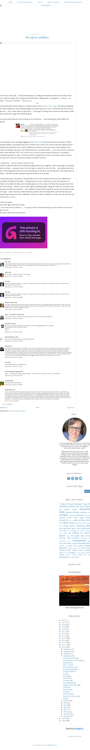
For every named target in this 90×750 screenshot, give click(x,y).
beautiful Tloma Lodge (49, 106)
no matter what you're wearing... (74, 660)
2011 (64, 645)
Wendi (7, 346)
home (64, 530)
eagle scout (77, 520)
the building (67, 676)
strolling (62, 550)
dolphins (70, 520)
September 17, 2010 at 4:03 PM (13, 309)
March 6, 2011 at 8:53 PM (12, 401)
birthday (76, 512)
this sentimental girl (69, 683)
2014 (64, 638)
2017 (64, 631)
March (65, 712)
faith (65, 522)
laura (62, 535)
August (66, 700)
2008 (64, 721)
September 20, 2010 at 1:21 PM (13, 366)
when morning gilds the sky (74, 607)
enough (65, 698)
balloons (67, 509)
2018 (64, 629)
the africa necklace (69, 671)
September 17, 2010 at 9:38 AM (13, 276)
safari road (73, 546)
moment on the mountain (71, 696)
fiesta (76, 523)
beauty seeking (53, 2)
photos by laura (68, 694)
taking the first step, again (72, 685)
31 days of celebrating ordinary (74, 505)
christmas (62, 518)
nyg (73, 543)
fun (88, 525)
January (66, 716)
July (64, 703)
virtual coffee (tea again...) (72, 658)
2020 (64, 625)
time (60, 553)
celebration (79, 515)
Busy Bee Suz (9, 323)
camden (63, 515)
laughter (87, 533)
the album (66, 692)
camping (71, 515)
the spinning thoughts (70, 669)
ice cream (80, 530)
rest (66, 546)
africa (40, 2)
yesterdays (63, 557)
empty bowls (85, 520)
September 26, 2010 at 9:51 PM (13, 375)
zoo (70, 557)
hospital (73, 530)
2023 (64, 620)
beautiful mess (18, 252)
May (65, 707)
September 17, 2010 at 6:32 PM (13, 332)
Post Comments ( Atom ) (17, 411)
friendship (81, 526)
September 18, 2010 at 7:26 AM (13, 357)
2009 (64, 718)
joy (70, 533)
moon (69, 541)
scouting (80, 546)
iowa (65, 533)
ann (60, 509)
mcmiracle (75, 538)
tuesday (71, 552)
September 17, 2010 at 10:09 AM (14, 287)
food (60, 526)
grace (61, 528)
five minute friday (84, 523)
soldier (70, 548)
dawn (6, 272)
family (71, 523)
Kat (6, 281)
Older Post (71, 407)
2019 (64, 627)
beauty (69, 512)
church (69, 518)
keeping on (78, 533)
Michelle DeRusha (10, 337)
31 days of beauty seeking (70, 504)
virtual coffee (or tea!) (70, 667)
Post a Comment (7, 404)
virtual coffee (85, 553)
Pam (6, 261)
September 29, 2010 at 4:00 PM (13, 384)
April (65, 709)
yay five (87, 555)
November (67, 651)
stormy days (85, 548)
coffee (75, 518)
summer (68, 550)
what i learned (71, 555)
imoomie (8, 380)
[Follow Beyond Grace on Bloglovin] (74, 730)
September (67, 656)
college (81, 518)
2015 (64, 636)
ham (60, 530)
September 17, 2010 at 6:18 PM (13, 318)
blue (88, 512)
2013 (64, 640)
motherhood (79, 540)
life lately (75, 536)
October (66, 654)
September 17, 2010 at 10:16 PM (14, 341)
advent (82, 506)
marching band (65, 538)
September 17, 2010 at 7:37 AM (13, 267)
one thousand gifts (82, 543)
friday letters (69, 526)
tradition (65, 553)
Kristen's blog (38, 142)
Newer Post (4, 407)
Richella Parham (9, 302)
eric (60, 523)
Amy (6, 362)
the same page (68, 680)
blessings (83, 512)
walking (61, 555)
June (65, 705)
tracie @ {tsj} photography (12, 371)
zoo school (75, 557)
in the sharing (67, 689)
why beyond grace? (25, 2)
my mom (29, 252)
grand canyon (76, 528)
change (87, 515)
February (66, 714)
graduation (67, 528)
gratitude (86, 528)
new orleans (67, 543)
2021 (64, 622)
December (67, 649)
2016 (64, 634)
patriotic (61, 546)
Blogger (78, 736)
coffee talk (66, 687)
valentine (78, 553)
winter (80, 555)
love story (85, 536)
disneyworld (63, 520)
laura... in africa (68, 665)
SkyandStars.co (52, 745)
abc (78, 506)
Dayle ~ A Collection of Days (13, 314)
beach (74, 509)
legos (68, 536)
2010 (64, 647)
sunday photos (77, 550)
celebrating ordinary (73, 2)
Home (10, 2)
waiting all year (68, 663)
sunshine (87, 550)
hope (68, 530)
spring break (77, 548)
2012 (64, 642)
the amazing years (75, 572)
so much (66, 674)
